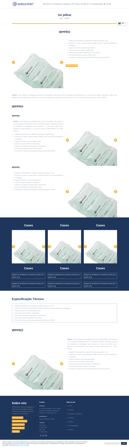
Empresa (71, 410)
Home (70, 406)
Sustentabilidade (73, 425)
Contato (71, 429)
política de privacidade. (22, 445)
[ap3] (37, 62)
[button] (13, 62)
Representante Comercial (19, 421)
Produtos (71, 418)
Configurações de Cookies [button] (112, 443)
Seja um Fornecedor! (18, 424)
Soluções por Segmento (75, 414)
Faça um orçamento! (18, 428)
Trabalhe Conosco (17, 417)
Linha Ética (16, 431)
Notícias (71, 421)
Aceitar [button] (124, 443)
